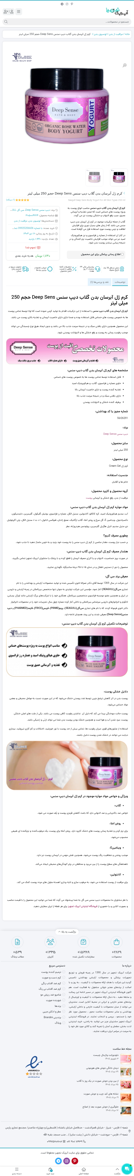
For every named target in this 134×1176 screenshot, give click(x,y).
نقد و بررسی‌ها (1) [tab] (99, 282)
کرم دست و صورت (51, 977)
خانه (127, 34)
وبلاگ (58, 1023)
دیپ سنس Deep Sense (37, 210)
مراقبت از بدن (116, 34)
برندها (58, 1006)
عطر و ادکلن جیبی (52, 1011)
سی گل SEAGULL (15, 210)
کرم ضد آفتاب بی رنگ (50, 989)
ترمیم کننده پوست (51, 972)
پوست (89, 498)
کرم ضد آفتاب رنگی (51, 983)
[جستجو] (5, 21)
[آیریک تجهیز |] (117, 12)
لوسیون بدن (100, 34)
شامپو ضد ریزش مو (50, 994)
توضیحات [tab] (120, 282)
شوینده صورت (53, 1000)
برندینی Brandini (52, 1017)
